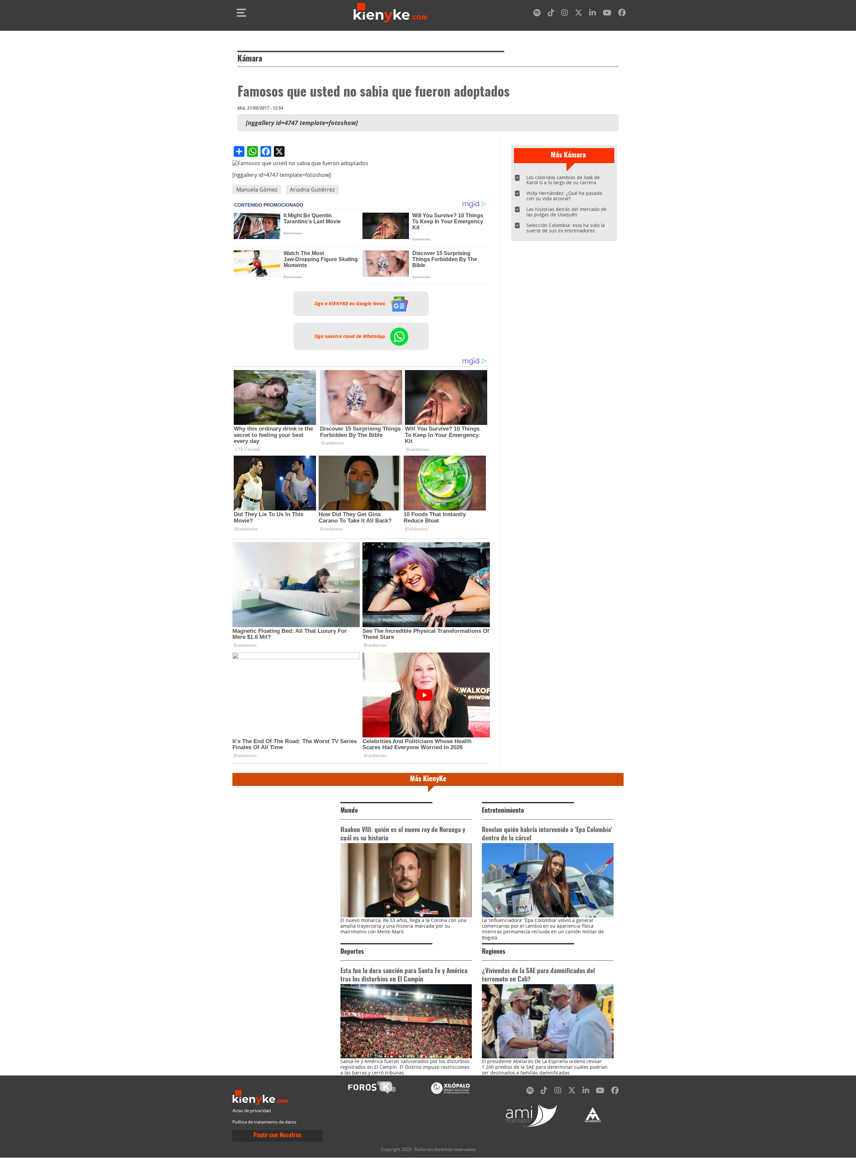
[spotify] (537, 13)
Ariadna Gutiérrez (312, 189)
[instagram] (564, 13)
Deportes (352, 952)
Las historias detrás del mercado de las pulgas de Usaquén (566, 212)
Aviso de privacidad (251, 1111)
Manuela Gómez (256, 189)
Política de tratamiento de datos (264, 1122)
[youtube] (607, 13)
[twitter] (578, 13)
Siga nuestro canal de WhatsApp (350, 336)
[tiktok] (551, 13)
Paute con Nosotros (277, 1136)
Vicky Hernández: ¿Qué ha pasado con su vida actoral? (564, 196)
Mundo (349, 811)
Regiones (493, 952)
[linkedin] (592, 13)
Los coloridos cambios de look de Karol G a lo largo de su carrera (563, 180)
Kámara (249, 59)
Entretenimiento (503, 811)
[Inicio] (390, 12)
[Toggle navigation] (241, 12)
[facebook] (622, 13)
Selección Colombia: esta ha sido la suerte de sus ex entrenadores (565, 228)
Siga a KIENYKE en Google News (350, 303)
